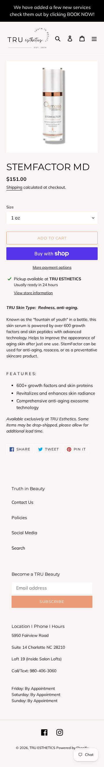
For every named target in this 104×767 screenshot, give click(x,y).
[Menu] (94, 38)
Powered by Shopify (72, 748)
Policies (19, 517)
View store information (33, 292)
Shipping (14, 187)
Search (18, 548)
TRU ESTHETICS (42, 748)
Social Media (24, 532)
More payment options (52, 267)
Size (10, 207)
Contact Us (22, 502)
